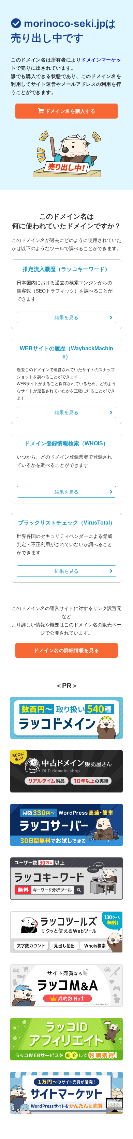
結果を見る (66, 317)
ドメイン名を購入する (70, 111)
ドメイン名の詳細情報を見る (66, 650)
